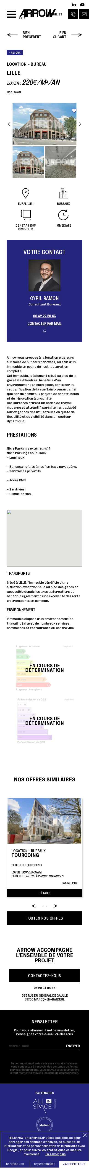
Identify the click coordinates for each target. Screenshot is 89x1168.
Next (79, 124)
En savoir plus (55, 1154)
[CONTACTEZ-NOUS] (84, 14)
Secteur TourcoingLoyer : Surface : (44, 866)
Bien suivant (59, 35)
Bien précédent (32, 35)
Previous (9, 124)
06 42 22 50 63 (44, 316)
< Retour (15, 52)
